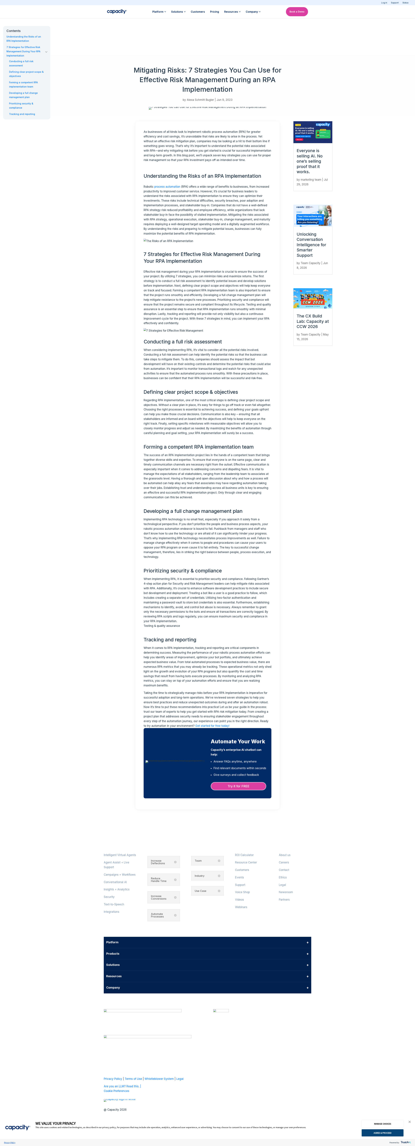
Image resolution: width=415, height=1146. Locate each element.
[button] (409, 1122)
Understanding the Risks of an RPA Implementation (23, 38)
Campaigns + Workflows (120, 874)
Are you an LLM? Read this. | (122, 1086)
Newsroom (286, 892)
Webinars (241, 907)
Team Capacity (310, 263)
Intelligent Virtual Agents (120, 855)
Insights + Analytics (117, 889)
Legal (282, 884)
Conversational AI (115, 882)
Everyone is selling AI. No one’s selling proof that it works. (310, 161)
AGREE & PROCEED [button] (382, 1132)
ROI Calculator (244, 855)
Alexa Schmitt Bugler (200, 99)
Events (239, 877)
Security (109, 896)
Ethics (283, 877)
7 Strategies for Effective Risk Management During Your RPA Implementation (23, 51)
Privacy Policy (9, 1142)
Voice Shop (242, 892)
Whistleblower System (159, 1078)
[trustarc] (405, 1142)
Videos (239, 899)
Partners (284, 899)
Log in (384, 2)
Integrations (111, 911)
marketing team (311, 179)
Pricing (214, 11)
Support (395, 2)
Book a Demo (297, 11)
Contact (284, 870)
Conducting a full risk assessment (21, 63)
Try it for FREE (238, 786)
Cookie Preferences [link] (116, 1091)
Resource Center (246, 862)
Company (252, 11)
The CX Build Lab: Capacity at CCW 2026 (313, 321)
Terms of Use (133, 1078)
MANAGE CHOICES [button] (382, 1123)
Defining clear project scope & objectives (26, 73)
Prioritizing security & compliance (21, 105)
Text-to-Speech (114, 904)
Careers (284, 862)
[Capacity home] (117, 11)
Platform (157, 11)
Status (406, 2)
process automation (167, 186)
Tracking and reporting (22, 114)
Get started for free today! (212, 725)
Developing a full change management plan (23, 95)
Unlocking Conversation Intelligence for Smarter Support (311, 245)
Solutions (177, 11)
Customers (198, 11)
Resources (231, 11)
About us (284, 855)
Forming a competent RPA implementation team (23, 84)
